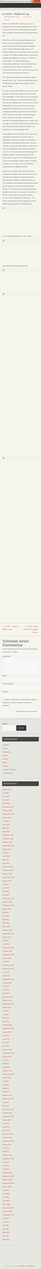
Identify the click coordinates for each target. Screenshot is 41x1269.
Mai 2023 (6, 891)
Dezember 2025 (8, 807)
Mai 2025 (6, 828)
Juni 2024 (6, 856)
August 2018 (7, 983)
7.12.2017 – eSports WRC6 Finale (10, 628)
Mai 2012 (6, 1123)
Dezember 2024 (8, 835)
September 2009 (8, 1176)
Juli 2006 (6, 1236)
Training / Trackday (9, 769)
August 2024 (7, 849)
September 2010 (8, 1158)
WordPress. (31, 1266)
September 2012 (8, 1116)
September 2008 (8, 1183)
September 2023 (8, 877)
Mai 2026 (6, 800)
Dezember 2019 (8, 965)
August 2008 (7, 1187)
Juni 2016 (6, 1039)
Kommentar (7, 656)
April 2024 (6, 863)
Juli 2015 (6, 1060)
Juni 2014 (6, 1085)
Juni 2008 (6, 1194)
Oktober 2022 (7, 902)
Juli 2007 (6, 1218)
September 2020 (8, 955)
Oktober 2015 (7, 1050)
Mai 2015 (6, 1063)
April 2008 (6, 1201)
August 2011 (7, 1144)
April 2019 (6, 976)
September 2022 (8, 905)
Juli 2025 (6, 821)
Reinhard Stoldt (13, 17)
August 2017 (7, 1007)
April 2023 (6, 895)
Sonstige (6, 766)
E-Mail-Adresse (8, 684)
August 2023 (7, 881)
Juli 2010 (6, 1162)
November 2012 (8, 1109)
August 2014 (7, 1078)
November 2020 (8, 948)
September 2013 (8, 1099)
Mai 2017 (6, 1018)
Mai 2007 (6, 1225)
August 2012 (7, 1120)
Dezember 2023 (8, 867)
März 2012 (6, 1130)
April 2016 (6, 1046)
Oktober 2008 (7, 1180)
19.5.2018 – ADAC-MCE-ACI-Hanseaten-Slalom (30, 629)
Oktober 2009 (7, 1173)
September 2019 (8, 969)
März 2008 (6, 1204)
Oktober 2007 (7, 1211)
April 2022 (6, 923)
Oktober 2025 (7, 810)
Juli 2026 (6, 793)
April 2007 (6, 1229)
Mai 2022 (6, 919)
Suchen (4, 724)
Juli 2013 (6, 1102)
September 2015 (8, 1053)
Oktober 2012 (7, 1113)
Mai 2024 (6, 860)
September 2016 (8, 1028)
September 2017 (8, 1004)
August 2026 (7, 789)
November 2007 (8, 1208)
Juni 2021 (6, 944)
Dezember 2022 (8, 898)
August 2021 (7, 937)
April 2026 (6, 803)
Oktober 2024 (7, 842)
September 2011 (8, 1141)
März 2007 (6, 1232)
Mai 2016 (6, 1042)
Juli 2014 (6, 1081)
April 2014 (6, 1092)
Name (5, 675)
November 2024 (8, 838)
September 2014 (8, 1074)
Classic (5, 748)
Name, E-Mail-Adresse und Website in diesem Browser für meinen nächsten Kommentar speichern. (20, 702)
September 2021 (8, 933)
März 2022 (6, 926)
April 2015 (6, 1067)
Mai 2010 (6, 1165)
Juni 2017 (6, 1014)
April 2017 (6, 1021)
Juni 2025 (6, 824)
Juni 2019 (6, 972)
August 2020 (7, 958)
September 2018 (8, 979)
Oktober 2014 (7, 1071)
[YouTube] (36, 1)
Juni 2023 (6, 888)
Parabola (21, 1266)
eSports (5, 755)
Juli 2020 (6, 962)
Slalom (5, 762)
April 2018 (6, 993)
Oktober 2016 (7, 1025)
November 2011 (8, 1134)
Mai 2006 (6, 1239)
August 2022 (7, 909)
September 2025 (8, 814)
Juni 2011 (6, 1148)
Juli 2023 (6, 884)
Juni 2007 (6, 1222)
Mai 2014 (6, 1088)
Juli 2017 (6, 1011)
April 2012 (6, 1127)
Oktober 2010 (7, 1155)
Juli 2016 (6, 1035)
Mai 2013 (6, 1106)
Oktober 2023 (7, 874)
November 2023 (8, 870)
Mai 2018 (6, 990)
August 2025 (7, 817)
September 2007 (8, 1215)
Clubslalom (6, 752)
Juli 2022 (6, 912)
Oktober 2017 (7, 1000)
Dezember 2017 (8, 997)
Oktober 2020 (7, 951)
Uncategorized (8, 773)
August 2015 (7, 1057)
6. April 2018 (27, 17)
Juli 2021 (6, 940)
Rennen (7, 20)
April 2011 (6, 1151)
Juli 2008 (6, 1190)
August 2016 (7, 1032)
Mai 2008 (6, 1197)
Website (5, 691)
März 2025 (6, 831)
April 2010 (6, 1169)
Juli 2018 (6, 986)
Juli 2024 (6, 853)
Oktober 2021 (7, 930)
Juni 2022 (6, 916)
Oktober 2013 (7, 1095)
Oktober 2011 (7, 1137)
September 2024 (8, 846)
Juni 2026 (6, 796)
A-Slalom (6, 745)
